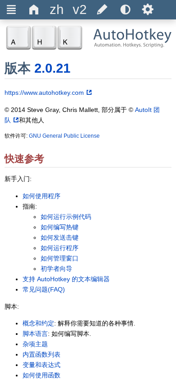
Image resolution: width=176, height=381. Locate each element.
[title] (57, 9)
